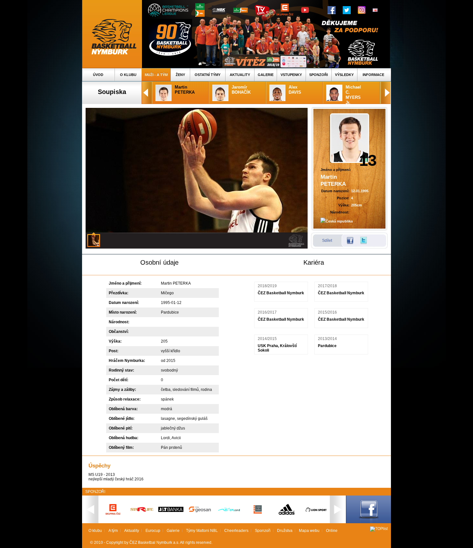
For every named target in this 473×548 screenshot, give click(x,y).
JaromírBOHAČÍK (241, 90)
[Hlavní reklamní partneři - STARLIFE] (141, 510)
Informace (373, 75)
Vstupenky (291, 75)
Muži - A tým (156, 75)
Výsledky (344, 75)
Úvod (98, 75)
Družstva (284, 530)
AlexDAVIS (295, 90)
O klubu (128, 75)
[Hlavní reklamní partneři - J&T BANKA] (170, 510)
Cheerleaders (236, 530)
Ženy (180, 75)
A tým (113, 530)
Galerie (266, 75)
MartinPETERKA (185, 90)
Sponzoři (318, 75)
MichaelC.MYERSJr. (353, 95)
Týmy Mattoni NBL (202, 530)
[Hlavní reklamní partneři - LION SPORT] (315, 512)
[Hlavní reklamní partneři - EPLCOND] (228, 517)
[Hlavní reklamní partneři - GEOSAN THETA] (199, 511)
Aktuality (240, 75)
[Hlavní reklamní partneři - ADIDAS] (286, 514)
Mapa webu (309, 530)
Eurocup (152, 530)
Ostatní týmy (207, 75)
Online (332, 530)
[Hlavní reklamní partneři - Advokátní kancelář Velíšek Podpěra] (257, 513)
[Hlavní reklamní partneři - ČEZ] (112, 517)
